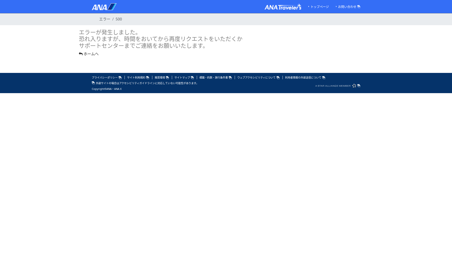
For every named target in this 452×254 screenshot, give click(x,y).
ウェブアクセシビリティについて (256, 77)
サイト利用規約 (136, 77)
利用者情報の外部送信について (303, 77)
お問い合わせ (347, 6)
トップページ (320, 6)
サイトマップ (182, 77)
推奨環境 (160, 77)
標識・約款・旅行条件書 (213, 77)
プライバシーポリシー (105, 77)
